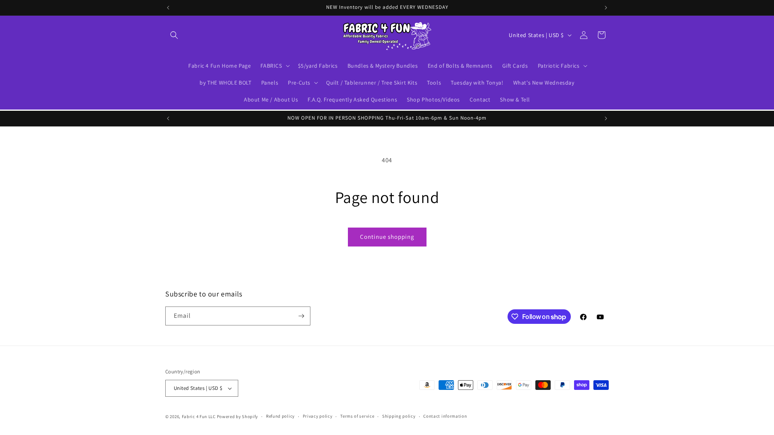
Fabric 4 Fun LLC (199, 416)
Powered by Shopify (237, 416)
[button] (174, 35)
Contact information (445, 416)
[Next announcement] (606, 7)
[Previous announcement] (168, 7)
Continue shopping (387, 236)
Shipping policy (399, 416)
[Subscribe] (301, 316)
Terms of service (357, 416)
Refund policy (280, 416)
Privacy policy (318, 416)
